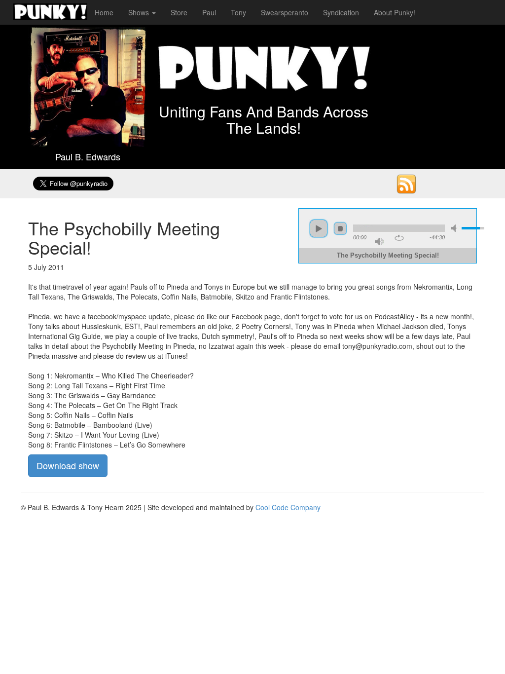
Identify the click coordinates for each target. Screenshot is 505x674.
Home (104, 12)
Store (179, 12)
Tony (238, 12)
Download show (67, 465)
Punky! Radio (50, 12)
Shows (139, 12)
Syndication (341, 12)
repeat (399, 237)
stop (340, 228)
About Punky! (394, 12)
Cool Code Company (288, 507)
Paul (209, 12)
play (318, 228)
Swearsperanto (284, 12)
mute (455, 228)
